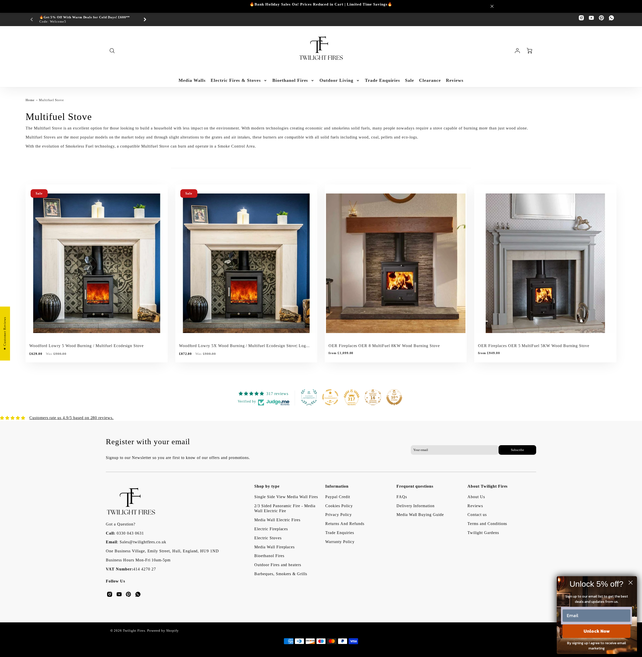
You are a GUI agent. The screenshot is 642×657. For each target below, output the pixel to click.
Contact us (477, 514)
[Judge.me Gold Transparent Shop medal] (330, 397)
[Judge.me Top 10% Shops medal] (394, 397)
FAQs (401, 497)
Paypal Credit (337, 497)
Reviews (454, 80)
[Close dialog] (630, 582)
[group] (88, 19)
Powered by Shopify (163, 630)
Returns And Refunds (344, 523)
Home (30, 100)
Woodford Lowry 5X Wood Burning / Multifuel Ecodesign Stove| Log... (244, 346)
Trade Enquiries (382, 80)
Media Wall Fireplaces (274, 547)
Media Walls (192, 80)
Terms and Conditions (487, 523)
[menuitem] (192, 80)
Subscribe (517, 450)
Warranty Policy (339, 542)
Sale (409, 80)
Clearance (430, 80)
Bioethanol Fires (290, 80)
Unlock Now (597, 631)
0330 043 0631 (130, 533)
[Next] (144, 19)
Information (337, 486)
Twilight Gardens (483, 533)
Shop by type (267, 486)
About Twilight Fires (487, 486)
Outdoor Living (336, 80)
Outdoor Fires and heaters (277, 565)
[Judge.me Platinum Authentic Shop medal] (309, 397)
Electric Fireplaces (271, 529)
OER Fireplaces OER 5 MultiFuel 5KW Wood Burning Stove (533, 346)
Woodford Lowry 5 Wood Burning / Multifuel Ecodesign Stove (86, 346)
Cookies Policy (339, 506)
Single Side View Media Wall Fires (286, 497)
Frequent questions (414, 486)
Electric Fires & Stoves (236, 80)
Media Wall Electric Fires (277, 520)
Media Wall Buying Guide (420, 514)
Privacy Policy (338, 514)
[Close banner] (492, 6)
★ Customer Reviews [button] (5, 333)
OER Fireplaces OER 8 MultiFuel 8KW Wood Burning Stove (384, 346)
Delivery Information (415, 506)
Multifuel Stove (51, 100)
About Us (476, 497)
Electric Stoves (267, 538)
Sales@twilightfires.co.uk (143, 542)
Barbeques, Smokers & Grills (280, 574)
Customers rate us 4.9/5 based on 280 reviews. (71, 418)
